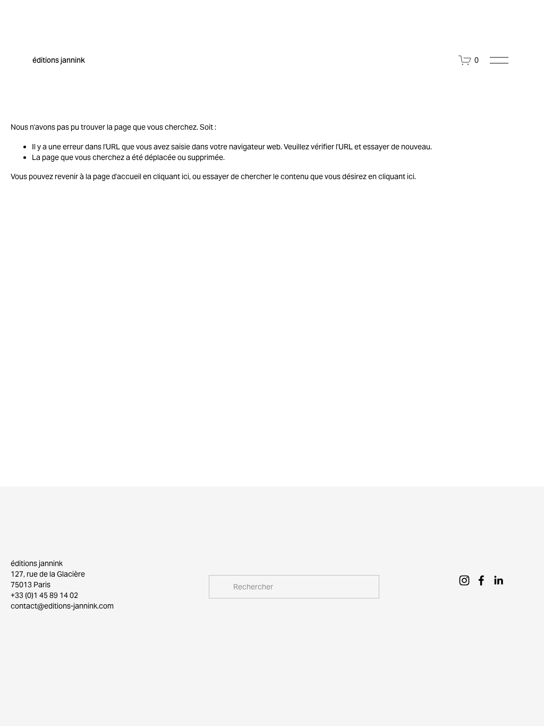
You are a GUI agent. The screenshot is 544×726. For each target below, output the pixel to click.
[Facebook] (481, 580)
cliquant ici (171, 176)
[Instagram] (464, 580)
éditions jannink (58, 60)
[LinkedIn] (498, 580)
